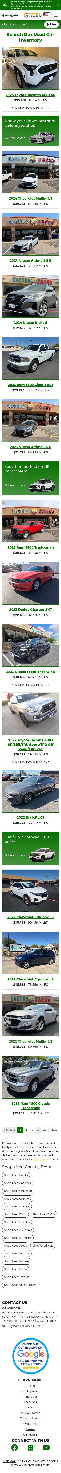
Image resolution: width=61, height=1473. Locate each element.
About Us (31, 1407)
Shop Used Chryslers (17, 1198)
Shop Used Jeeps (15, 1245)
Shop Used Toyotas (16, 1277)
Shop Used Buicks (16, 1175)
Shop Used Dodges (16, 1206)
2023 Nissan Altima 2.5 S (30, 447)
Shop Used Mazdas (16, 1253)
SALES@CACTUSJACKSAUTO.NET (24, 1326)
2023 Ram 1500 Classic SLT (30, 385)
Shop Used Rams (15, 1269)
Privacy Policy (30, 1423)
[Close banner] (58, 5)
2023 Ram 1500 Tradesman (30, 547)
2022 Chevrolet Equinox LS (30, 917)
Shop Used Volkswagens (20, 1284)
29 (44, 1129)
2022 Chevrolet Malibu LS (30, 1041)
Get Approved (30, 1391)
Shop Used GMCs (43, 1214)
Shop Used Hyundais (18, 1230)
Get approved (42, 1159)
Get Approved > (15, 137)
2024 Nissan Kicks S (30, 322)
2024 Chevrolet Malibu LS (30, 198)
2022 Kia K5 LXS (30, 817)
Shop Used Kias (43, 1245)
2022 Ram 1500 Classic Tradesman (30, 1105)
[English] (46, 15)
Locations (30, 1402)
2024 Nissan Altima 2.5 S (30, 260)
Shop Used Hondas (17, 1222)
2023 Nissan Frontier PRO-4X (30, 671)
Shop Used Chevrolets (18, 1190)
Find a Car (30, 1396)
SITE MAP (9, 1461)
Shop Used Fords (15, 1214)
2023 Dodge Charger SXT (30, 609)
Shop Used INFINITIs (17, 1237)
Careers (30, 1429)
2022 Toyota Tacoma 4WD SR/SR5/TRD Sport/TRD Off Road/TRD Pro (30, 744)
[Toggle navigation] (55, 15)
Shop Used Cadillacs (17, 1183)
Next (54, 1129)
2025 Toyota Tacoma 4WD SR (30, 95)
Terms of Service (30, 1418)
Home (30, 1385)
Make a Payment (30, 1413)
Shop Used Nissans (16, 1261)
